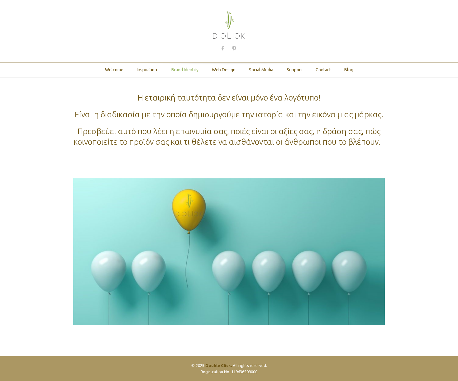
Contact (323, 69)
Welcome (114, 69)
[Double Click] (229, 24)
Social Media (261, 69)
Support (294, 69)
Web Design (224, 69)
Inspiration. (147, 69)
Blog (348, 69)
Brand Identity (184, 69)
